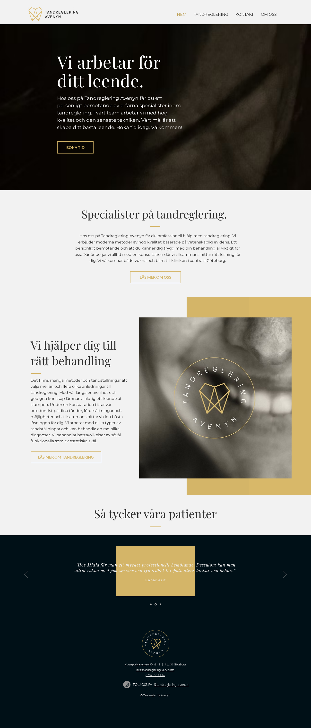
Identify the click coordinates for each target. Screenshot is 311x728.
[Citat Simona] (151, 604)
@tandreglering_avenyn (171, 684)
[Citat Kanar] (156, 604)
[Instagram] (126, 684)
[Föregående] (26, 574)
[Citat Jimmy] (160, 604)
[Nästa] (285, 574)
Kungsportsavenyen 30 (139, 664)
